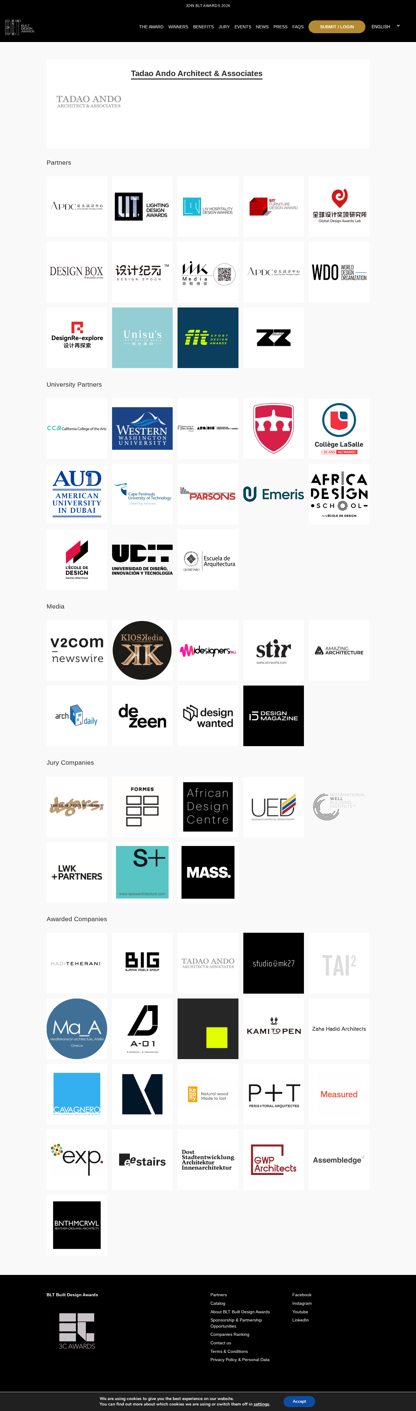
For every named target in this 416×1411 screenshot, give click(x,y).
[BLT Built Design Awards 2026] (55, 26)
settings (261, 1404)
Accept (299, 1401)
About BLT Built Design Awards (240, 1311)
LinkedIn (300, 1320)
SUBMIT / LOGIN (337, 26)
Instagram (302, 1303)
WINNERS (178, 26)
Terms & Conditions (229, 1351)
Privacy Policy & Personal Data (240, 1359)
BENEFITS (203, 26)
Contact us (220, 1342)
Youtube (300, 1311)
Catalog (217, 1303)
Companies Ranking (229, 1334)
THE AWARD (151, 26)
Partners (218, 1294)
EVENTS (242, 26)
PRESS (280, 26)
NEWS (262, 26)
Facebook (302, 1294)
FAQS (298, 26)
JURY (224, 26)
